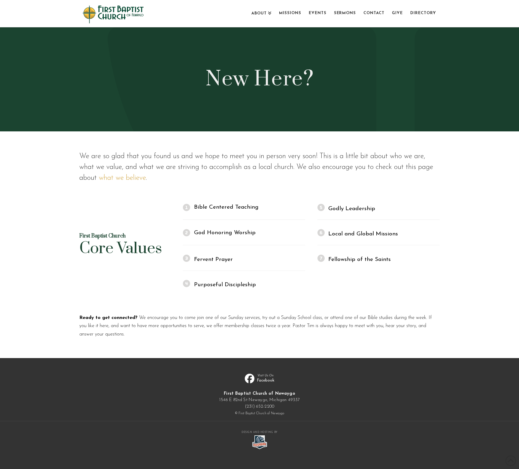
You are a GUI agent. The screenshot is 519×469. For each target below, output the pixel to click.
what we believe (122, 178)
